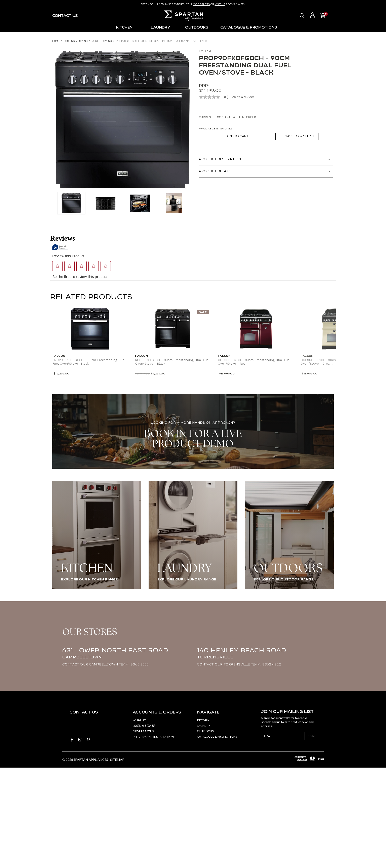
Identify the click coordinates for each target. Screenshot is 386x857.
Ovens (83, 41)
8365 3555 (139, 664)
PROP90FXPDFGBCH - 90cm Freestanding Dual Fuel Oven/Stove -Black (88, 362)
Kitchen (124, 27)
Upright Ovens (102, 41)
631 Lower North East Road (115, 653)
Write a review (243, 97)
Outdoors (196, 27)
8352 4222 (271, 664)
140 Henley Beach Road (241, 653)
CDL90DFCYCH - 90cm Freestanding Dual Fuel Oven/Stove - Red (254, 362)
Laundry (160, 27)
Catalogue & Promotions (248, 27)
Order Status (143, 731)
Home (55, 41)
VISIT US (220, 4)
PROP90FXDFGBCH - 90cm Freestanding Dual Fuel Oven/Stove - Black (161, 41)
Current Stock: (228, 117)
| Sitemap (116, 759)
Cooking (69, 41)
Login (137, 726)
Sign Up (150, 726)
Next (188, 120)
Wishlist (139, 720)
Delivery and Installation (153, 736)
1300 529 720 (201, 4)
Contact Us (65, 15)
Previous (57, 120)
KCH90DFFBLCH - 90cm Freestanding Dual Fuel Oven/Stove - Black (172, 362)
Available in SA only (216, 128)
